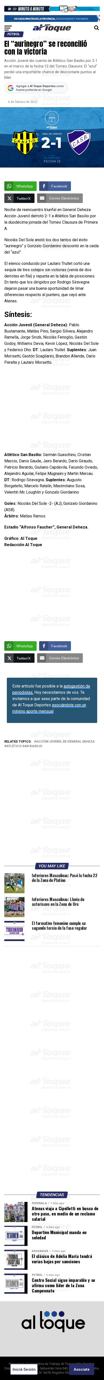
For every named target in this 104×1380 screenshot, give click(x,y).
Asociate (82, 1369)
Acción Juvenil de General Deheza (65, 741)
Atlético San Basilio (24, 746)
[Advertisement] (52, 410)
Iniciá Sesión (24, 1369)
